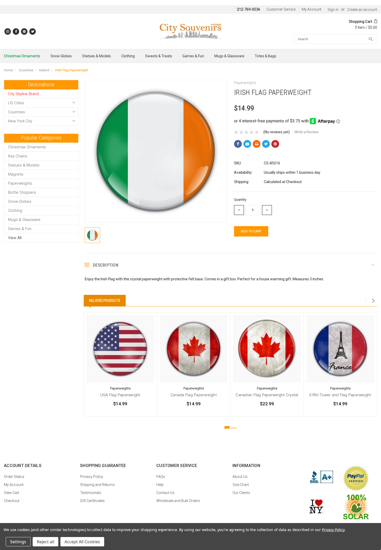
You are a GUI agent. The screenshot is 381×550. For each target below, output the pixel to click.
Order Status (14, 477)
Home (8, 70)
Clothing (128, 56)
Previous (365, 301)
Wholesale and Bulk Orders (178, 501)
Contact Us (165, 493)
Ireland (44, 70)
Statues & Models (96, 56)
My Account (311, 9)
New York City (20, 121)
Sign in (333, 10)
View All (15, 237)
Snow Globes (61, 56)
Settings (18, 542)
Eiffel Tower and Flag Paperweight (340, 395)
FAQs (160, 477)
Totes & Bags (265, 56)
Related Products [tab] (104, 300)
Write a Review (306, 132)
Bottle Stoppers (22, 192)
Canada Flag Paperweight (194, 395)
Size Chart (240, 485)
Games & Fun (193, 56)
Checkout (11, 501)
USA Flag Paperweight (120, 395)
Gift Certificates (92, 501)
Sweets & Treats (158, 56)
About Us (240, 477)
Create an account (362, 10)
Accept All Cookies (82, 542)
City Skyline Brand (23, 94)
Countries (26, 70)
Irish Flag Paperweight (71, 70)
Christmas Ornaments (22, 56)
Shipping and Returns (97, 485)
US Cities (16, 103)
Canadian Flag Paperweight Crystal (267, 395)
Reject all (45, 542)
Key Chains (17, 156)
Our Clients (241, 493)
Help (160, 485)
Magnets (15, 174)
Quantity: (240, 199)
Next (373, 301)
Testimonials (90, 493)
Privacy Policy (91, 477)
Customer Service (280, 9)
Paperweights (20, 183)
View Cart (11, 493)
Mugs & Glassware (229, 56)
